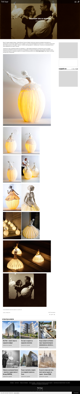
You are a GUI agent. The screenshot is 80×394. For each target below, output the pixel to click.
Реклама (12, 382)
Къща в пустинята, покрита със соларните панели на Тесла (28, 372)
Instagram (54, 314)
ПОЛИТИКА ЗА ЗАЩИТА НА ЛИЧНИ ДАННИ (44, 382)
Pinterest (41, 390)
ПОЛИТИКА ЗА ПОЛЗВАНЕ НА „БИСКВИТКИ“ (40, 383)
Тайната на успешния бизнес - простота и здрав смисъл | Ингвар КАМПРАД (10, 372)
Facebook (49, 314)
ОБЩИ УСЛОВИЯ (32, 382)
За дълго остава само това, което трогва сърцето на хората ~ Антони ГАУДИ (46, 372)
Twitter (51, 314)
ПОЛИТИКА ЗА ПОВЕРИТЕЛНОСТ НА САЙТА (61, 382)
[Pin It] (53, 314)
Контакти (17, 382)
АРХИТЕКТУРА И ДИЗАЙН (40, 21)
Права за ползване (24, 382)
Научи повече (16, 392)
